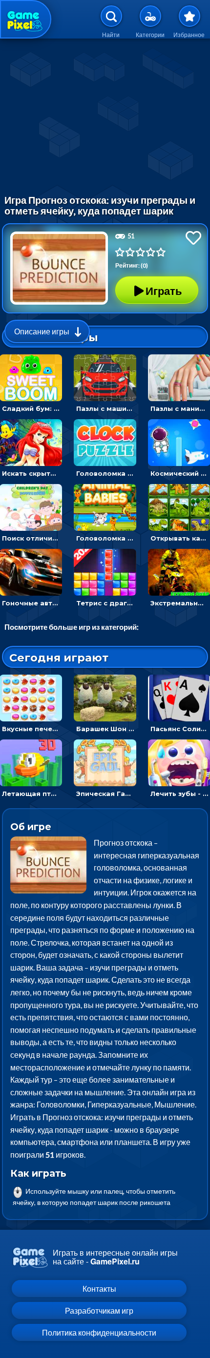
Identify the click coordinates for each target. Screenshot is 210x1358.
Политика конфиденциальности (99, 1332)
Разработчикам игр (99, 1310)
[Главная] (25, 19)
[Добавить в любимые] (193, 237)
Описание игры (41, 331)
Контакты (99, 1288)
